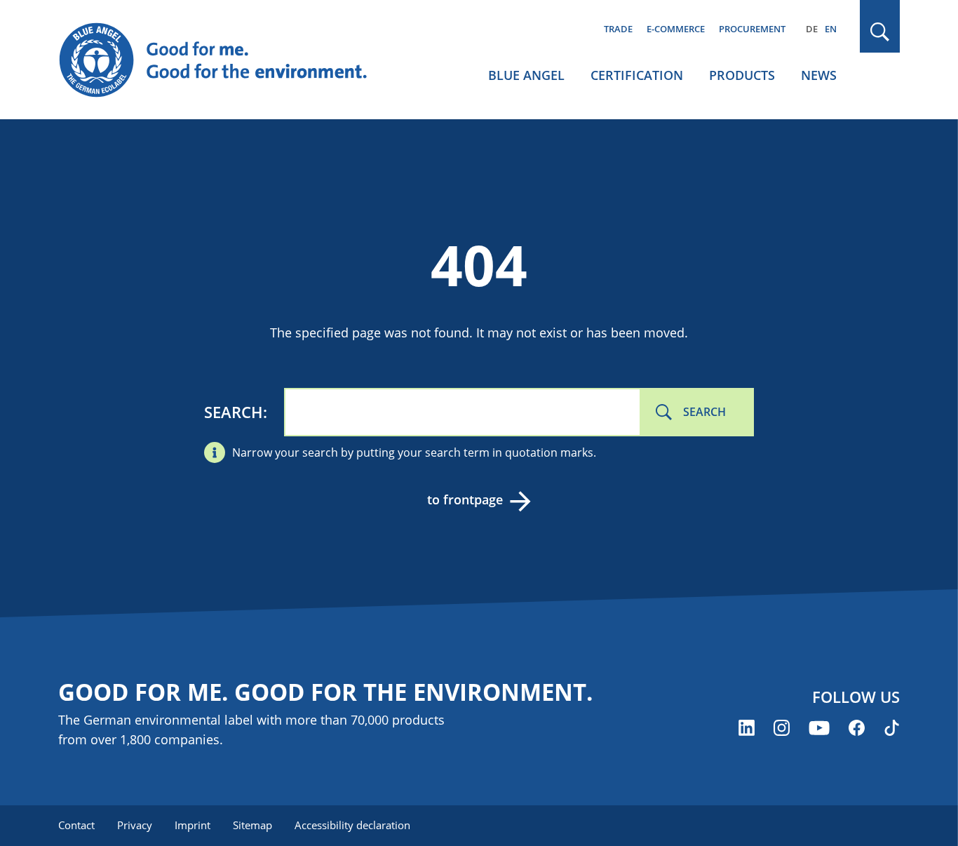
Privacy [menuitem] (134, 825)
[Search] (880, 31)
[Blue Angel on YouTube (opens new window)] (819, 728)
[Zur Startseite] (226, 60)
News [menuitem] (819, 75)
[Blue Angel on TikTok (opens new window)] (892, 728)
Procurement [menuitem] (752, 28)
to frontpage (465, 499)
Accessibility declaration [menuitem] (352, 825)
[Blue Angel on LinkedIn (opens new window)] (746, 728)
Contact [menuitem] (76, 825)
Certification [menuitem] (637, 75)
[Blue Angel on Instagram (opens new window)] (782, 728)
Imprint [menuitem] (192, 825)
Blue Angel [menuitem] (526, 75)
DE (812, 28)
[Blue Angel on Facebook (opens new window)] (857, 728)
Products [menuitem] (742, 75)
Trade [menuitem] (618, 28)
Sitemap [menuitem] (252, 825)
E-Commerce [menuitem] (676, 28)
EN (831, 28)
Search (233, 411)
